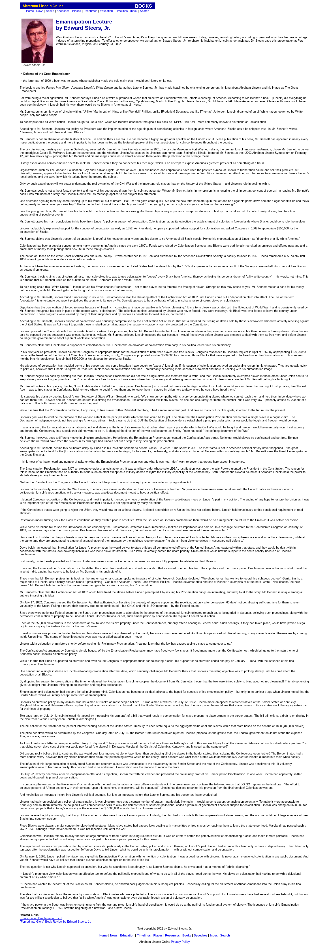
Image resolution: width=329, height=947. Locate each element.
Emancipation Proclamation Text (41, 918)
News (39, 11)
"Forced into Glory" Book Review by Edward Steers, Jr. (55, 921)
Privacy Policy (180, 941)
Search (144, 11)
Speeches (63, 11)
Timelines (121, 11)
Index (133, 11)
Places (76, 11)
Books (50, 11)
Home (30, 11)
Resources (90, 11)
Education (106, 11)
